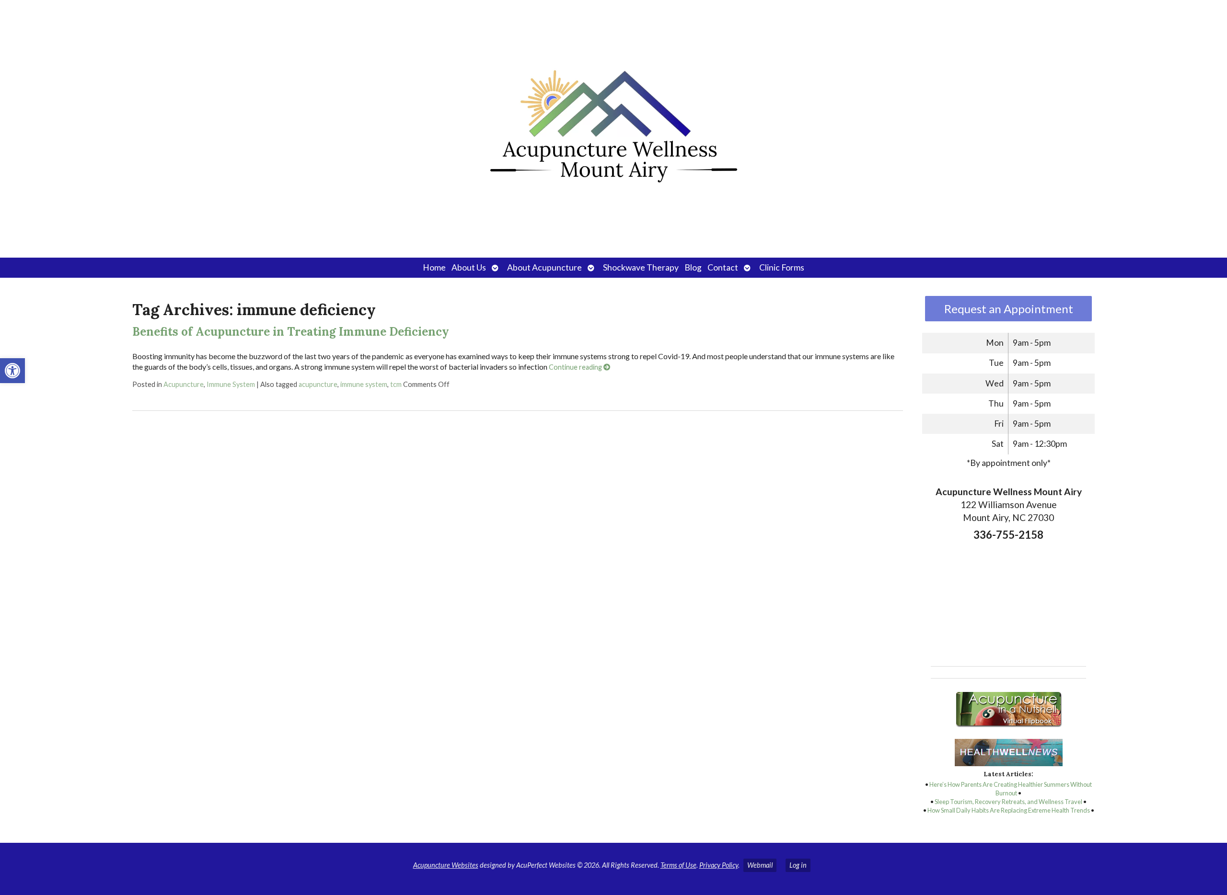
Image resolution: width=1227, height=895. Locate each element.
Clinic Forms (781, 267)
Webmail (760, 865)
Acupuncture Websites (445, 865)
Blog (693, 267)
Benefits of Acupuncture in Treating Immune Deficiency (290, 331)
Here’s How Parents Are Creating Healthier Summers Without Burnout (1010, 789)
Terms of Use (678, 865)
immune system (363, 384)
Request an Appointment (1008, 309)
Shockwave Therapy (641, 267)
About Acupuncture (544, 267)
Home (434, 267)
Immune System (231, 384)
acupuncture (318, 384)
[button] (12, 370)
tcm (396, 384)
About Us (468, 267)
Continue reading (576, 367)
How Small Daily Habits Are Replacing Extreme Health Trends (1008, 810)
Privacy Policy (718, 865)
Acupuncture (183, 384)
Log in (798, 865)
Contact (722, 267)
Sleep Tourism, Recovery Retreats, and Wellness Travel (1008, 801)
